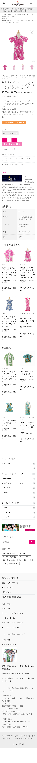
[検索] (32, 542)
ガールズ (22, 264)
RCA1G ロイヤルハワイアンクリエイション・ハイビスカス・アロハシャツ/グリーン (9, 376)
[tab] (18, 186)
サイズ (4, 130)
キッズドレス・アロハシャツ (16, 75)
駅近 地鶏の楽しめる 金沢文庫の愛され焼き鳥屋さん (18, 667)
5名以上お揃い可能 (9, 553)
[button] (32, 32)
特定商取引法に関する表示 (11, 597)
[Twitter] (16, 744)
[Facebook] (13, 744)
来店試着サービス (8, 587)
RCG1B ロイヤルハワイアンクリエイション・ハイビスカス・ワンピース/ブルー (9, 321)
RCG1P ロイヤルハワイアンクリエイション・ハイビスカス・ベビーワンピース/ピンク (27, 273)
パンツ (6, 468)
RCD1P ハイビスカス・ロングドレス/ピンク (27, 320)
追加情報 (6, 206)
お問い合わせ (7, 592)
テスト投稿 (6, 640)
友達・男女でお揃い (9, 560)
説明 (4, 172)
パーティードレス (8, 478)
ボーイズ (12, 158)
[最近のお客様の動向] (9, 654)
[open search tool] (8, 3)
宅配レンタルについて (10, 583)
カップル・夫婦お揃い (10, 557)
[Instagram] (20, 744)
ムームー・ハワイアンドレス (12, 474)
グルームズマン (25, 557)
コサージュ (8, 508)
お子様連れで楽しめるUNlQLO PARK (15, 673)
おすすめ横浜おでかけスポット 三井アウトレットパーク (18, 679)
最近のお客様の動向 (9, 644)
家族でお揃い (9, 164)
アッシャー (21, 553)
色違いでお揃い (20, 164)
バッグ (6, 517)
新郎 (4, 563)
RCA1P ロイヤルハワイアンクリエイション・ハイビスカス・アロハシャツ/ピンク (9, 273)
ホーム (4, 75)
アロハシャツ (5, 264)
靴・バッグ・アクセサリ (11, 503)
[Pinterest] (23, 744)
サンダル (7, 512)
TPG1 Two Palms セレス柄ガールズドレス (9, 423)
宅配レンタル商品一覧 (10, 578)
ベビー (18, 158)
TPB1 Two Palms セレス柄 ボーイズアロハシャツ (27, 374)
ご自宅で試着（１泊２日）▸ (14, 122)
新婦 (31, 560)
